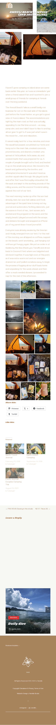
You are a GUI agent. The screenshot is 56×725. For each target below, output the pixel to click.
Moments (13, 618)
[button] (13, 289)
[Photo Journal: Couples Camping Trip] (15, 473)
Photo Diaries (42, 19)
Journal (25, 19)
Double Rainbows (23, 623)
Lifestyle (32, 19)
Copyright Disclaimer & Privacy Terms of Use (28, 689)
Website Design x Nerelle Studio (28, 694)
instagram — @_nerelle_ (28, 708)
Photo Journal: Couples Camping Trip (14, 482)
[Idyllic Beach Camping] (36, 449)
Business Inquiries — (12, 646)
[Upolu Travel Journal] (15, 449)
